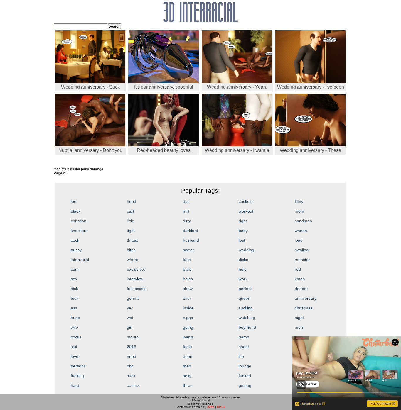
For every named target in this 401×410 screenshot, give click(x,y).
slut (74, 346)
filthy (299, 201)
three (188, 385)
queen (244, 298)
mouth (133, 337)
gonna (133, 298)
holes (188, 279)
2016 (131, 346)
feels (187, 346)
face (187, 259)
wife (74, 327)
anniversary (305, 298)
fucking (77, 375)
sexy (187, 375)
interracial (80, 259)
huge (75, 317)
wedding (246, 250)
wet (130, 317)
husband (191, 240)
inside (188, 308)
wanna (301, 230)
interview (135, 279)
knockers (79, 230)
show (188, 288)
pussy (76, 250)
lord (74, 201)
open (187, 356)
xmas (300, 279)
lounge (245, 366)
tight (131, 230)
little (130, 220)
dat (186, 201)
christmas (304, 308)
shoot (244, 346)
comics (133, 385)
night (299, 317)
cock (75, 240)
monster (302, 259)
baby (243, 230)
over (187, 298)
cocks (76, 337)
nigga (188, 317)
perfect (245, 288)
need (131, 356)
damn (244, 337)
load (299, 240)
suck (131, 375)
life (241, 356)
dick (74, 288)
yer (130, 308)
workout (246, 211)
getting (245, 385)
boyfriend (247, 327)
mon (299, 327)
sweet (188, 250)
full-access (136, 288)
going (188, 327)
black (75, 211)
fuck (74, 298)
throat (132, 240)
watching (247, 317)
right (243, 220)
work (243, 279)
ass (74, 308)
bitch (131, 250)
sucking (246, 308)
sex (74, 279)
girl (129, 327)
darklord (190, 230)
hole (243, 269)
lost (242, 240)
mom (299, 211)
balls (187, 269)
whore (132, 259)
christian (78, 220)
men (187, 366)
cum (75, 269)
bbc (130, 366)
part (130, 211)
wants (188, 337)
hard (75, 385)
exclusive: (136, 269)
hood (131, 201)
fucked (245, 375)
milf (186, 211)
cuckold (246, 201)
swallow (302, 250)
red (298, 269)
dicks (243, 259)
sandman (303, 220)
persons (78, 366)
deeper (301, 288)
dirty (187, 220)
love (74, 356)
